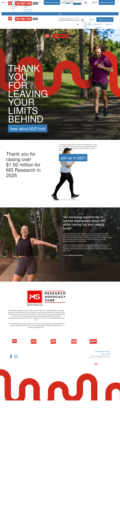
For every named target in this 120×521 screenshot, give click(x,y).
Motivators (99, 27)
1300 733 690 (105, 354)
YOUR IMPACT (97, 24)
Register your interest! (51, 2)
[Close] (119, 35)
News (25, 7)
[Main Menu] (1, 35)
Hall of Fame (28, 11)
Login (60, 14)
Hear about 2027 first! (28, 128)
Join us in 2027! (73, 157)
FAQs (85, 27)
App (13, 8)
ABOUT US (108, 24)
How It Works (88, 23)
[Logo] (23, 3)
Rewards (86, 28)
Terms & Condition (96, 356)
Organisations (88, 25)
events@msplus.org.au (102, 351)
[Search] (86, 2)
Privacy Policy (106, 356)
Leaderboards (28, 9)
